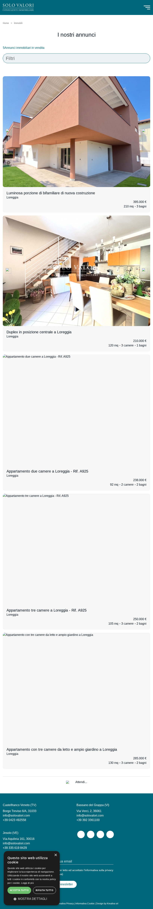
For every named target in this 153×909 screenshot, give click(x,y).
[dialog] (32, 878)
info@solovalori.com (16, 815)
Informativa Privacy (64, 903)
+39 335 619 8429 (15, 847)
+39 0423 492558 (14, 820)
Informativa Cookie (84, 903)
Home (6, 23)
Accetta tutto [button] (19, 890)
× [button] (55, 855)
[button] (31, 899)
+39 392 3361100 (88, 820)
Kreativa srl (112, 903)
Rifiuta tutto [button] (44, 890)
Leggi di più (27, 883)
